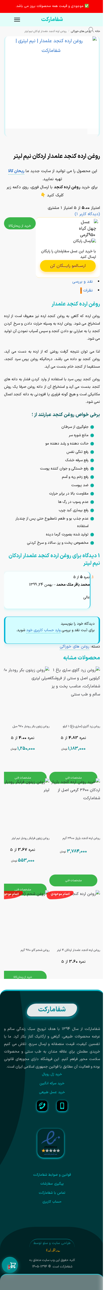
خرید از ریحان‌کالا (20, 225)
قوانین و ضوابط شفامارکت (52, 1175)
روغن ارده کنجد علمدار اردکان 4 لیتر (78, 950)
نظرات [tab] (86, 290)
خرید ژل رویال (52, 1074)
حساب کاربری (51, 1201)
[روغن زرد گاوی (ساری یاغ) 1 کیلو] (73, 693)
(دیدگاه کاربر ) (87, 214)
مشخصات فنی (73, 778)
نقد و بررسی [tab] (82, 282)
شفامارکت (52, 19)
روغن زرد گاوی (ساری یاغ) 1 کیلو (81, 726)
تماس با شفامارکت (52, 1193)
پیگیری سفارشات (51, 1183)
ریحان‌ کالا (16, 171)
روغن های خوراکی (81, 31)
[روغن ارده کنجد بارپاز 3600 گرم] (73, 805)
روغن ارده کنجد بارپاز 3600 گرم (81, 838)
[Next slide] (93, 128)
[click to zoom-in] (51, 82)
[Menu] (12, 20)
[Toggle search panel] (94, 30)
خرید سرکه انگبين (52, 1083)
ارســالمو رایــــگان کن (68, 266)
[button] (10, 1265)
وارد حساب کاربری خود (43, 630)
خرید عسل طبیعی (52, 1092)
